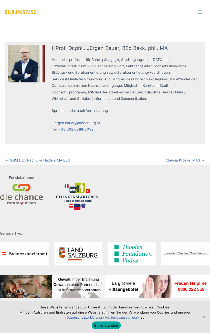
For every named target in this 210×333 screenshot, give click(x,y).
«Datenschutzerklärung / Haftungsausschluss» (102, 317)
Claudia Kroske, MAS (185, 160)
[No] (203, 316)
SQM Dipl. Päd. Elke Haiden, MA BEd (38, 160)
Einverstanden (106, 325)
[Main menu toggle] (200, 12)
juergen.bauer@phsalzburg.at (76, 123)
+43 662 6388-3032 (76, 129)
